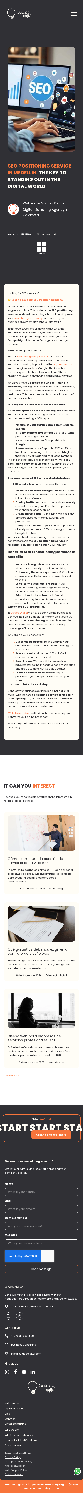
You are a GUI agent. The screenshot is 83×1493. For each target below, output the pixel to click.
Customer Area (14, 1445)
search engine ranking (28, 318)
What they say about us (19, 1435)
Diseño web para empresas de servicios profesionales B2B (41, 1028)
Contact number (16, 1218)
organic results (62, 364)
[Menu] (41, 247)
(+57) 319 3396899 (22, 1336)
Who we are (12, 1429)
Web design (56, 888)
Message (11, 1235)
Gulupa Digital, (19, 612)
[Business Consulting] (6, 1345)
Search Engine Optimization (34, 356)
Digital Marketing (15, 1408)
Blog (7, 1413)
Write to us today (18, 713)
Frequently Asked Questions (21, 1440)
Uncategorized (46, 234)
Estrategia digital (56, 975)
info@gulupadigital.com (26, 1353)
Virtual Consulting (15, 1424)
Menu (41, 253)
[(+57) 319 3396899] (6, 1336)
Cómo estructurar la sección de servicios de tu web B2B (41, 853)
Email (8, 1200)
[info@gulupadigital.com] (6, 1354)
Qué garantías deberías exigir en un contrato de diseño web (41, 941)
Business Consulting (23, 1344)
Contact (10, 1419)
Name (9, 1183)
